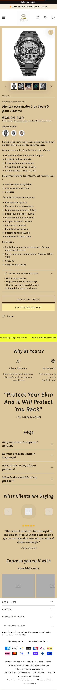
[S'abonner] (53, 626)
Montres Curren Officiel (13, 102)
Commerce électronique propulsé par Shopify (28, 665)
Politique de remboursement (30, 669)
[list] (28, 370)
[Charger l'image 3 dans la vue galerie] (21, 86)
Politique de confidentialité (17, 673)
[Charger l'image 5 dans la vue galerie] (36, 86)
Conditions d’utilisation (44, 673)
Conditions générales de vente (20, 680)
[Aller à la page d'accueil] (23, 17)
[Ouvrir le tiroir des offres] (45, 17)
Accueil (5, 96)
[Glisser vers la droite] (51, 86)
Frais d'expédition (21, 121)
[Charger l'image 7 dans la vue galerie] (43, 86)
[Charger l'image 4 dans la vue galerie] (28, 86)
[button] (38, 17)
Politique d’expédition (30, 676)
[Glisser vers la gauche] (5, 86)
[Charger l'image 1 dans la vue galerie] (14, 86)
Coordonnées (30, 684)
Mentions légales (45, 680)
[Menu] (4, 17)
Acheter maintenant (28, 307)
